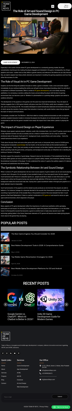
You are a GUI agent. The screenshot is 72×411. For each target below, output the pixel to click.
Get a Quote (66, 6)
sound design (21, 145)
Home (3, 366)
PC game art (47, 195)
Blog (2, 380)
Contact (3, 383)
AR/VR (19, 376)
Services (3, 373)
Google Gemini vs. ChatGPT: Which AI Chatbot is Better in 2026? (20, 317)
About (3, 369)
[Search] (69, 229)
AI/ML (19, 373)
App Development (22, 369)
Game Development (10, 62)
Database (20, 380)
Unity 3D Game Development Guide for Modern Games (48, 317)
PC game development (42, 90)
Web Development (22, 387)
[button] (52, 6)
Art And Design (21, 383)
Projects (3, 376)
